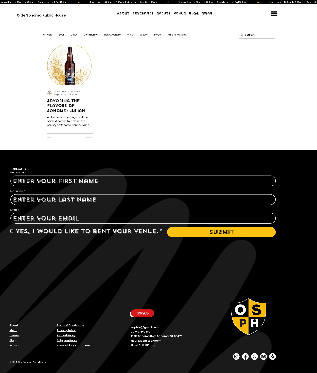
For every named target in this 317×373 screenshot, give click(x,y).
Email (14, 210)
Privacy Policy (66, 330)
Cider (74, 34)
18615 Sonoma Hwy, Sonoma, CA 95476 (156, 336)
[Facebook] (245, 356)
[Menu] (274, 14)
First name (18, 172)
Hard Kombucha (177, 34)
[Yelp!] (272, 356)
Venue (14, 335)
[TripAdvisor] (263, 356)
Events (14, 345)
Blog (13, 340)
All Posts (47, 34)
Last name (18, 191)
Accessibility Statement (73, 345)
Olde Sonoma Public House (41, 15)
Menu (13, 330)
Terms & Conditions (70, 325)
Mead (157, 34)
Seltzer (144, 34)
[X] (254, 356)
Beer (61, 34)
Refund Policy (66, 335)
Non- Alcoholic (112, 34)
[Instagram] (236, 356)
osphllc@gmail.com (144, 327)
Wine (130, 34)
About (14, 325)
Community (91, 34)
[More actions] (92, 93)
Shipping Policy (67, 340)
